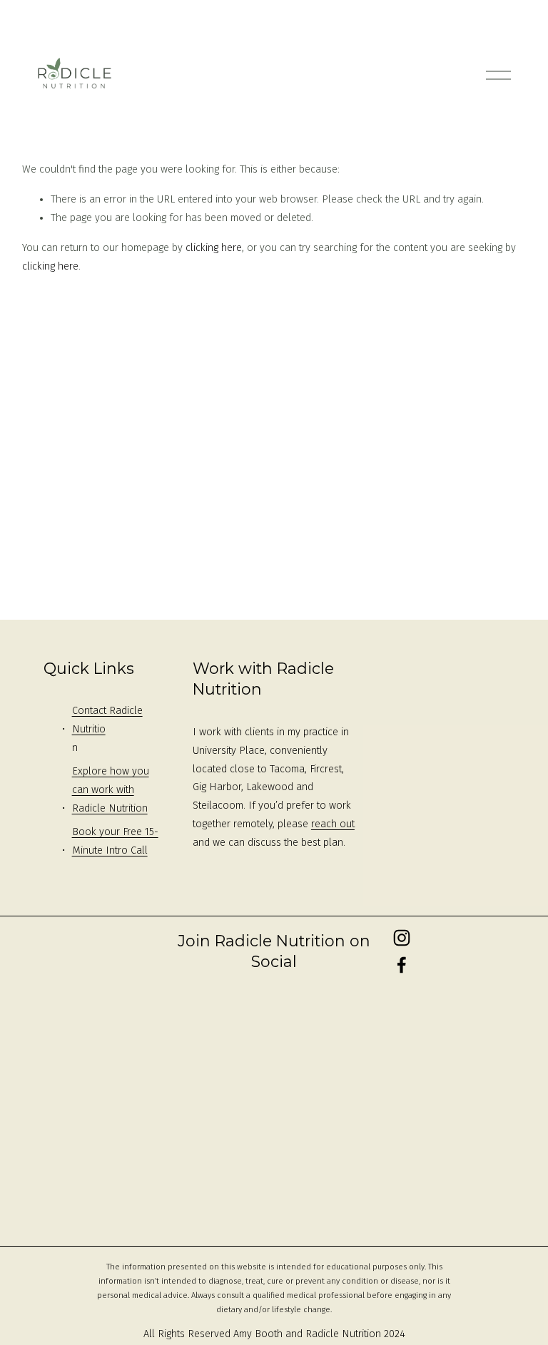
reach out (333, 824)
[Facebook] (401, 964)
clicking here (214, 248)
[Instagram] (401, 937)
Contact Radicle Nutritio (107, 720)
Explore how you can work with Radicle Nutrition (110, 789)
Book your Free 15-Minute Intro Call (115, 841)
